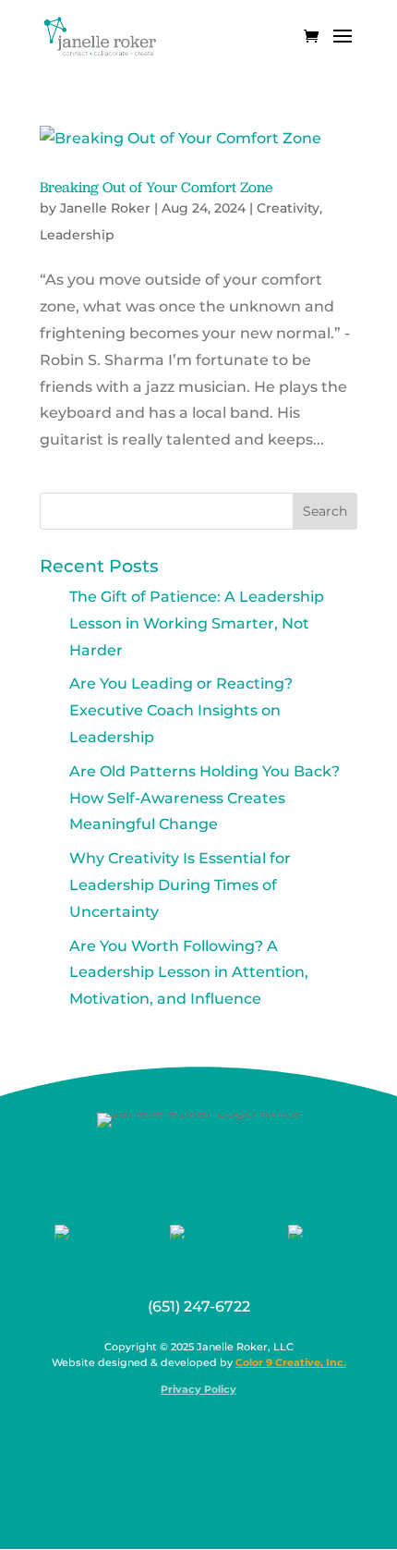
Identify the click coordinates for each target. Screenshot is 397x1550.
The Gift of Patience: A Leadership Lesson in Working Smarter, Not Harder (196, 623)
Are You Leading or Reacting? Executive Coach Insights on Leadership (181, 710)
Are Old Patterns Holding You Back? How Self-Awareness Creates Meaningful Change (204, 798)
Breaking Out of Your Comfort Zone (156, 187)
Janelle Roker (105, 208)
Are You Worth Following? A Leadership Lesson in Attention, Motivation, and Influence (188, 972)
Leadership (77, 234)
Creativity (288, 208)
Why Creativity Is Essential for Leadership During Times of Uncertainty (180, 885)
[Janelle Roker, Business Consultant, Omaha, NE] (210, 1434)
